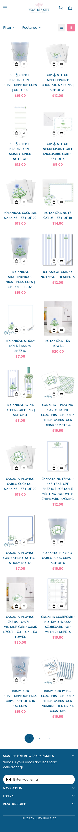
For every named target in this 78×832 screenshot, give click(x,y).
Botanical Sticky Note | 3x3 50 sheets (20, 345)
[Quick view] (23, 64)
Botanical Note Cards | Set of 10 (57, 214)
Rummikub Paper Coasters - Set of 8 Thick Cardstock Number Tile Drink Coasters (57, 701)
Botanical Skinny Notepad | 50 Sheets (58, 274)
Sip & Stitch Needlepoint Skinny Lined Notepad (20, 151)
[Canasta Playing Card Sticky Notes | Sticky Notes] (20, 530)
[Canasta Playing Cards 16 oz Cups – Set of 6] (58, 530)
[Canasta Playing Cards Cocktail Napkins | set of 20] (20, 456)
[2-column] (71, 27)
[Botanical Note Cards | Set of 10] (58, 190)
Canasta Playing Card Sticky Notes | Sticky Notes (20, 558)
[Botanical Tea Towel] (58, 318)
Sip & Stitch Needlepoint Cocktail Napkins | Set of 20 (58, 82)
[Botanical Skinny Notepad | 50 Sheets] (58, 249)
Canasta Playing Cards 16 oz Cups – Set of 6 (57, 558)
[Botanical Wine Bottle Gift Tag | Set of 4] (20, 382)
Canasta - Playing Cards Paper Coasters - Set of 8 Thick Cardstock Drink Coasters (57, 415)
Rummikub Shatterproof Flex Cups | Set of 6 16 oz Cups (20, 698)
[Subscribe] (70, 779)
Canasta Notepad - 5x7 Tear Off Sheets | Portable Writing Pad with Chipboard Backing (58, 488)
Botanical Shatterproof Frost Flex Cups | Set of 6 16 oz (20, 279)
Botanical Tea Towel (57, 342)
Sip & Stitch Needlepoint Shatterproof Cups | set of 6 (20, 82)
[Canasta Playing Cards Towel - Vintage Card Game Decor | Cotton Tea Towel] (20, 594)
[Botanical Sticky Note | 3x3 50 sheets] (20, 318)
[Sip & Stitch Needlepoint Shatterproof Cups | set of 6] (20, 52)
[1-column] (61, 27)
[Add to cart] (16, 64)
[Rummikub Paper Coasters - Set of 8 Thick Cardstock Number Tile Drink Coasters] (58, 668)
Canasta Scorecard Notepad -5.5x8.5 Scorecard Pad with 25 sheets (57, 623)
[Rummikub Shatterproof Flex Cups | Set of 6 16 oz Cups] (20, 668)
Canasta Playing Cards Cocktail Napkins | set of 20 (20, 483)
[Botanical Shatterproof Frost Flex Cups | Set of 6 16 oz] (20, 249)
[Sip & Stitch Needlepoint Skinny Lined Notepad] (20, 121)
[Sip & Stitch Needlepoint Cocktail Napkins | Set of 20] (58, 52)
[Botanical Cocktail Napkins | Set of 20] (20, 190)
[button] (70, 7)
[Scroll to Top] (70, 810)
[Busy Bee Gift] (39, 7)
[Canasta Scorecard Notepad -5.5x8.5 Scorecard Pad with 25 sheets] (58, 594)
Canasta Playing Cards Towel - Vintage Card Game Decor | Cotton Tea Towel (20, 626)
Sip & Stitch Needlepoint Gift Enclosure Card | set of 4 (58, 151)
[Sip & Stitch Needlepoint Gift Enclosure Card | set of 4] (58, 121)
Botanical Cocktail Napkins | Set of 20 (20, 214)
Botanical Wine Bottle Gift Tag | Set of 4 (20, 410)
